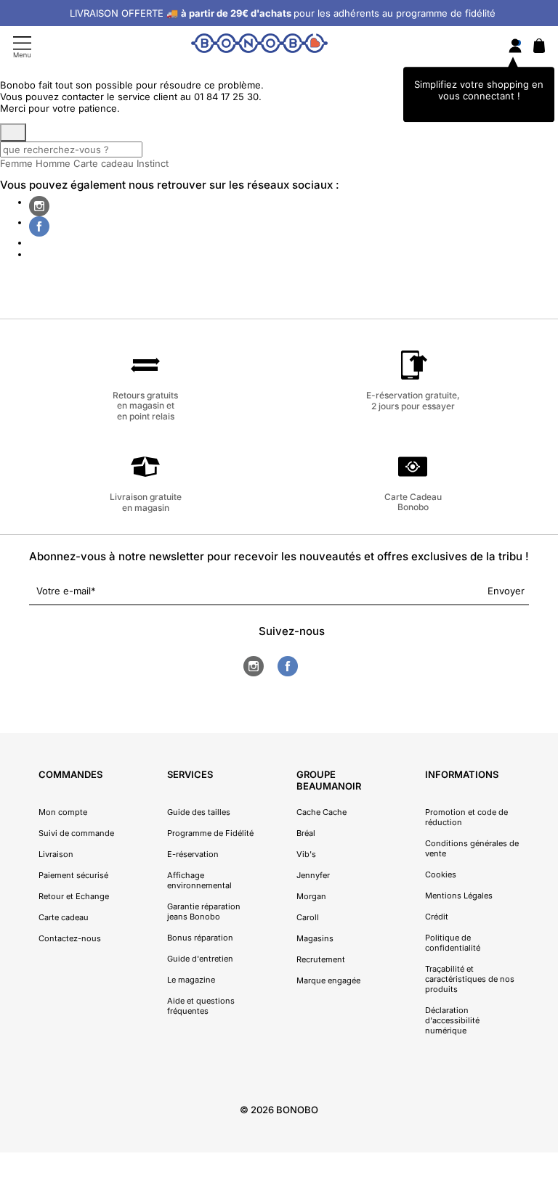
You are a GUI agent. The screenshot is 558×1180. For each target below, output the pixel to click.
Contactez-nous (70, 938)
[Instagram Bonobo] (39, 206)
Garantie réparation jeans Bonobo (203, 911)
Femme (16, 163)
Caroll (307, 917)
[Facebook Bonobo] (39, 226)
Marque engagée (328, 980)
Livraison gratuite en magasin (146, 501)
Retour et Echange (74, 896)
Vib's (306, 854)
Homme (53, 163)
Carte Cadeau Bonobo (413, 501)
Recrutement (320, 959)
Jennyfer (313, 875)
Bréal (305, 833)
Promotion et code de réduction (466, 817)
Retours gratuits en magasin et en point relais (145, 405)
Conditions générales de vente (472, 848)
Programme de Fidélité (210, 833)
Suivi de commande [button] (76, 833)
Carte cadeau (103, 163)
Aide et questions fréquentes (201, 1006)
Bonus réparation (200, 938)
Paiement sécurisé (73, 875)
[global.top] (543, 978)
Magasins (314, 938)
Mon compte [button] (63, 812)
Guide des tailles (198, 812)
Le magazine (191, 980)
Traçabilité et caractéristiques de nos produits (469, 979)
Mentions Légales (459, 895)
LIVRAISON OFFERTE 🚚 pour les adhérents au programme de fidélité (283, 13)
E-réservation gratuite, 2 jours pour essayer (413, 400)
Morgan (311, 896)
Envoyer (506, 591)
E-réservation (193, 854)
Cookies (440, 874)
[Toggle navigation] (22, 47)
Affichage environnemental (199, 880)
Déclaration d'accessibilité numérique (452, 1020)
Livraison (56, 854)
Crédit (436, 916)
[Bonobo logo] (259, 46)
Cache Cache (321, 812)
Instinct (153, 163)
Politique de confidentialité (452, 943)
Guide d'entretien (200, 959)
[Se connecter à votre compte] (515, 46)
